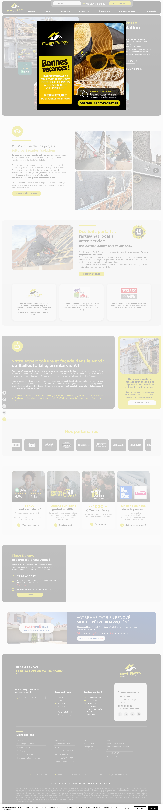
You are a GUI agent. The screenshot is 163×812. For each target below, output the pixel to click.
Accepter (153, 808)
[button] (121, 26)
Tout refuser (140, 808)
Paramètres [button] (128, 808)
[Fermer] (160, 808)
